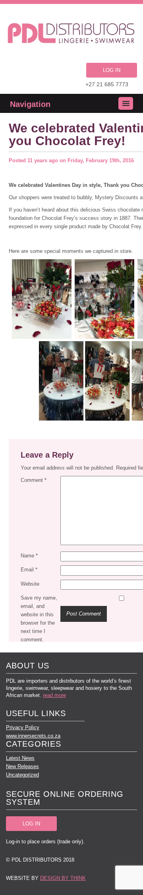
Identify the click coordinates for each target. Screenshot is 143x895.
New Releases (22, 766)
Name (29, 556)
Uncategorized (22, 775)
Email (29, 570)
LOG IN (111, 70)
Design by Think (63, 878)
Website (30, 584)
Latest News (20, 758)
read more (54, 695)
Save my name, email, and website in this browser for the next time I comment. (39, 619)
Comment (33, 480)
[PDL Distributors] (71, 34)
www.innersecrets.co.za (33, 736)
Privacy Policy (22, 727)
